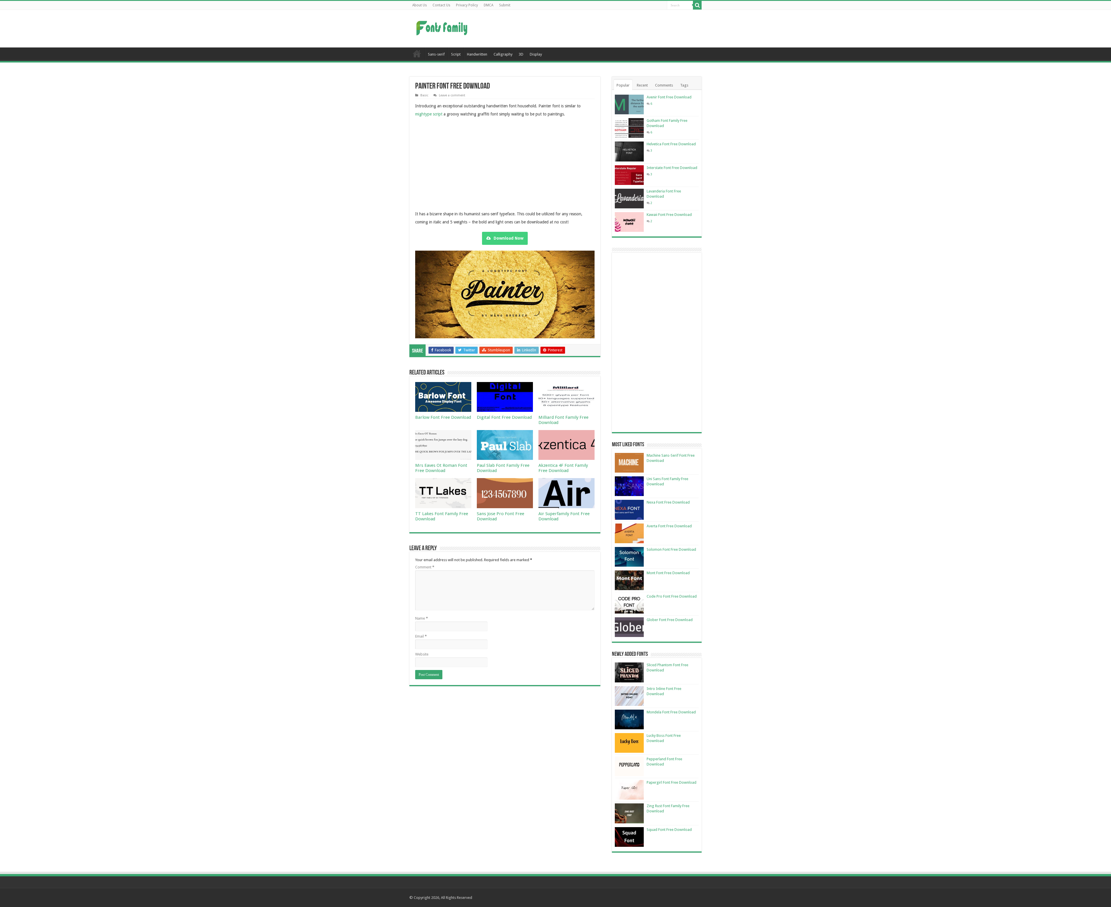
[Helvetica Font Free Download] (629, 151)
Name (421, 618)
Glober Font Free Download (670, 620)
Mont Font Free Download (668, 573)
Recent (642, 85)
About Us (419, 5)
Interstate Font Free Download (672, 168)
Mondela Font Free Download (671, 712)
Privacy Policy (467, 5)
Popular (623, 85)
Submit (504, 5)
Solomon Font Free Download (671, 549)
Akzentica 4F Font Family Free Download (563, 468)
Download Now (508, 238)
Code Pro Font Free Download (672, 596)
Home (416, 53)
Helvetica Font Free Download (671, 144)
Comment (424, 567)
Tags (684, 85)
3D (521, 54)
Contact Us (441, 5)
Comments (664, 85)
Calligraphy (503, 54)
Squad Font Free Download (669, 829)
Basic (424, 95)
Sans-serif (436, 54)
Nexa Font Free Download (668, 502)
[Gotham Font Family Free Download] (629, 128)
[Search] (697, 5)
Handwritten (477, 54)
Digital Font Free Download (504, 417)
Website (421, 654)
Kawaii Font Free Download (669, 214)
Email (421, 636)
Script (456, 54)
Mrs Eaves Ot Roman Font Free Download (441, 468)
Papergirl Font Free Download (671, 782)
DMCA (488, 5)
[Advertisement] (592, 29)
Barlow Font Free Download (443, 417)
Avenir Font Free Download (669, 97)
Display (536, 54)
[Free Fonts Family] (443, 27)
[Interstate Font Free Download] (629, 175)
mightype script (428, 114)
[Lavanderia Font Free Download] (629, 198)
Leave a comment (452, 95)
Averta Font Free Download (669, 526)
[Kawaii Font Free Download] (629, 222)
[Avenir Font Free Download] (629, 104)
